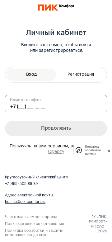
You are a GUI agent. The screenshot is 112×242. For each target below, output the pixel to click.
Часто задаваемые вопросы (31, 217)
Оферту (56, 152)
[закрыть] (109, 150)
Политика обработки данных (93, 150)
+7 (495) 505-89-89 (21, 184)
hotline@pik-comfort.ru (25, 202)
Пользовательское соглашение (34, 224)
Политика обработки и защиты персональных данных (34, 233)
